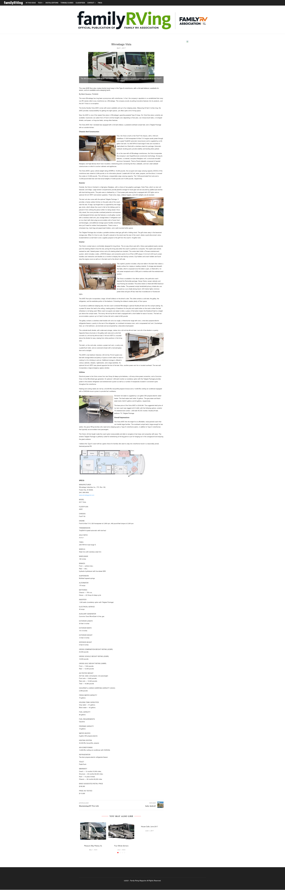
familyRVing (13, 3)
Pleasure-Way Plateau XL (93, 846)
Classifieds (80, 3)
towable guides (67, 3)
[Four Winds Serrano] (121, 831)
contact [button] (91, 3)
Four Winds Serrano (121, 846)
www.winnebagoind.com (86, 495)
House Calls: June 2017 (149, 826)
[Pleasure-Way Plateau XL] (93, 831)
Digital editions (52, 3)
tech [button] (40, 3)
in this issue (31, 3)
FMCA (100, 3)
